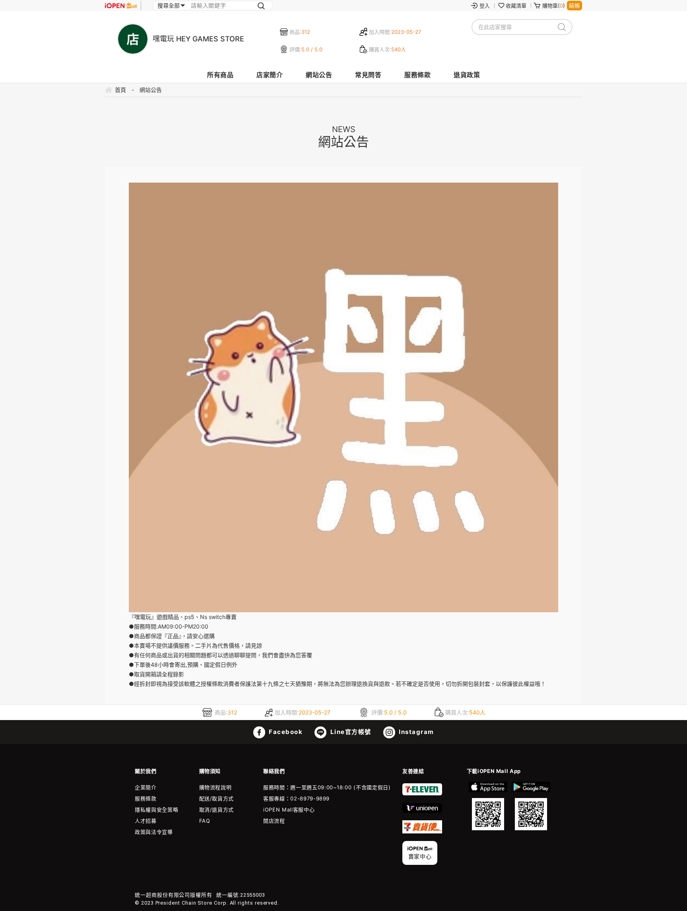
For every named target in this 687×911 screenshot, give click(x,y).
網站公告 (319, 75)
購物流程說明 (215, 787)
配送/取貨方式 (216, 798)
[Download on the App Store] (488, 806)
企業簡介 (146, 787)
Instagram (415, 732)
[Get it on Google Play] (530, 806)
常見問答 (368, 75)
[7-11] (422, 793)
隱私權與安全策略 (156, 809)
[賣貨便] (422, 831)
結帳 (574, 5)
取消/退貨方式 (216, 809)
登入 (484, 5)
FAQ (204, 821)
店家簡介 (269, 75)
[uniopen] (422, 811)
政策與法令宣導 (154, 832)
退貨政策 (467, 75)
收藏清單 (516, 5)
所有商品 (220, 75)
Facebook (285, 732)
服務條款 (417, 75)
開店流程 (274, 821)
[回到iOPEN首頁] (121, 5)
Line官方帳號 (349, 732)
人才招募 (146, 821)
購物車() (553, 5)
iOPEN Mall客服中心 (288, 809)
